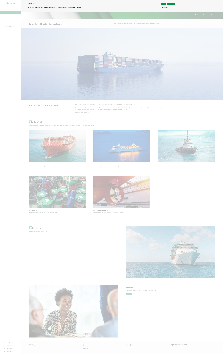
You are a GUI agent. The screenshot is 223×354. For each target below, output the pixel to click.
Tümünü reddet (171, 4)
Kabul (163, 4)
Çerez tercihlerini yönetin (164, 7)
